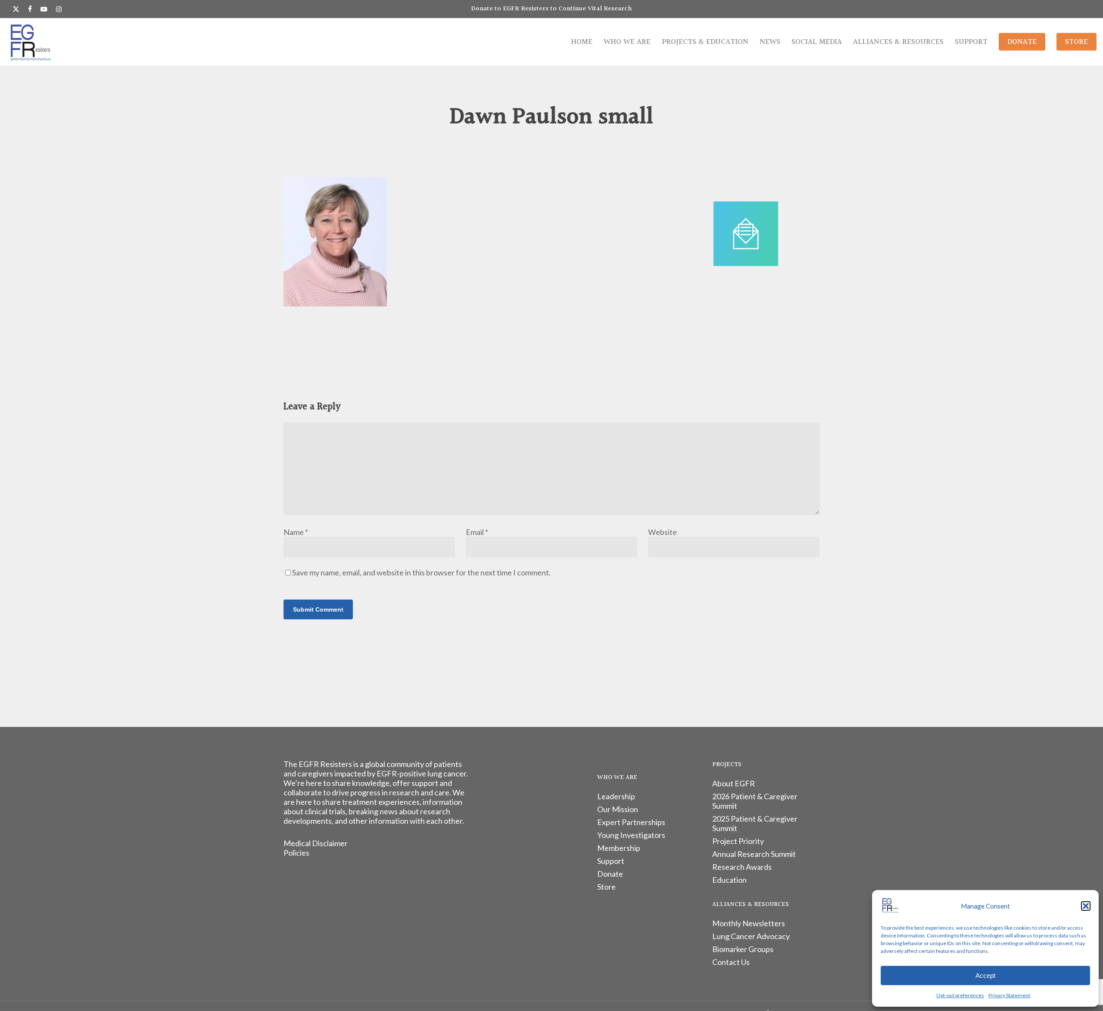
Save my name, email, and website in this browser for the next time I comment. (421, 572)
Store (606, 886)
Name (296, 532)
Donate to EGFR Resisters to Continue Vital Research (551, 8)
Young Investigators (631, 835)
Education (729, 879)
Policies (296, 852)
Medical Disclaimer (316, 843)
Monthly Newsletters (748, 923)
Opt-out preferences (960, 995)
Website (662, 532)
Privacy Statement (1009, 995)
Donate (610, 873)
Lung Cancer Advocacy (751, 936)
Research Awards (742, 867)
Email (477, 532)
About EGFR (733, 783)
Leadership (616, 796)
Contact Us (731, 962)
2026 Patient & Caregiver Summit (755, 800)
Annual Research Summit (754, 854)
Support (610, 861)
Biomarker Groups (742, 949)
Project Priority (738, 841)
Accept (985, 975)
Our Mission (617, 809)
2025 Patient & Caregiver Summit (755, 823)
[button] (1085, 906)
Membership (618, 848)
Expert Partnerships (631, 822)
